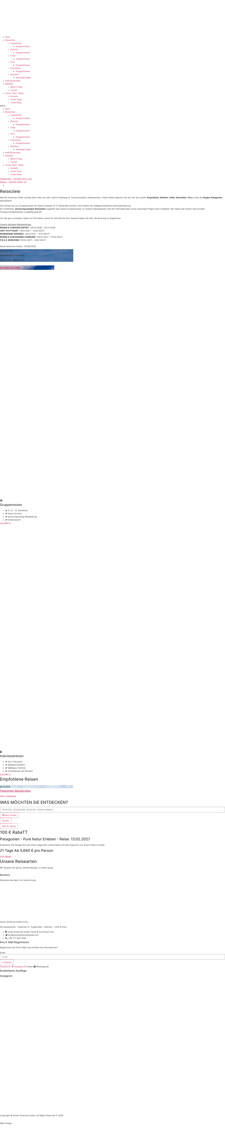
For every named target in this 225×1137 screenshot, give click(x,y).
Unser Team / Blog (14, 93)
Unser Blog (15, 102)
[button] (112, 105)
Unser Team (16, 99)
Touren (13, 90)
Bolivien (14, 49)
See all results (9, 826)
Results (5, 820)
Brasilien (14, 74)
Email (2, 953)
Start (7, 37)
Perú (12, 62)
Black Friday (16, 87)
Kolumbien (15, 68)
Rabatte (9, 83)
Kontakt (14, 96)
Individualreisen (12, 80)
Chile (12, 55)
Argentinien (16, 43)
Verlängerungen (23, 77)
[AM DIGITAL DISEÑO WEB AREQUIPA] (19, 1123)
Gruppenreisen (23, 46)
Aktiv (2, 796)
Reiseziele (10, 40)
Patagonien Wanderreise (15, 790)
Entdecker (11, 796)
